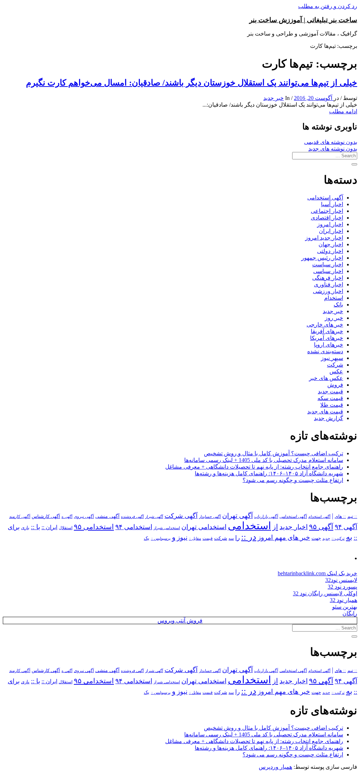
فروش (335, 385)
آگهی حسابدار (210, 516)
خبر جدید (273, 98)
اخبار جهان (331, 244)
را (237, 537)
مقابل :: (195, 538)
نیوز (182, 537)
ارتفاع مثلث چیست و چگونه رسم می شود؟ (293, 480)
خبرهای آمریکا (326, 338)
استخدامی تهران (203, 527)
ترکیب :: (338, 538)
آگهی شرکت (181, 515)
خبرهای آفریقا (327, 331)
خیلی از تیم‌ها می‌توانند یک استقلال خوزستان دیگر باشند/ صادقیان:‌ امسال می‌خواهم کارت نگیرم (191, 82)
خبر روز (334, 318)
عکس (336, 371)
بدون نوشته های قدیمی (330, 142)
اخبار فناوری (328, 284)
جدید (326, 538)
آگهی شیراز (154, 516)
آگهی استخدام (319, 516)
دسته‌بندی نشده (325, 351)
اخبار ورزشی (328, 291)
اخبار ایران (331, 231)
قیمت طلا (331, 405)
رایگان (349, 613)
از (275, 527)
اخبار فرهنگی (327, 278)
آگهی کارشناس (46, 516)
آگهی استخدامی (325, 198)
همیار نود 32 (343, 600)
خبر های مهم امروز (284, 537)
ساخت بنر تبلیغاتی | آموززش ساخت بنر (303, 20)
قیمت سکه (330, 398)
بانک (338, 305)
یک (146, 538)
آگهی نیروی (84, 516)
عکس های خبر (326, 378)
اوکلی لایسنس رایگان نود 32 (325, 593)
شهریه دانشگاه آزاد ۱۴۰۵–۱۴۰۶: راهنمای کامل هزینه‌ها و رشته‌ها (269, 473)
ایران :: (49, 527)
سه (231, 538)
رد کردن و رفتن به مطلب (327, 6)
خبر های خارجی (325, 325)
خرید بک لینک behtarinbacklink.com (317, 573)
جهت (316, 538)
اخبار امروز (330, 224)
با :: (35, 527)
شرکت (335, 365)
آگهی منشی (107, 516)
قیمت (207, 538)
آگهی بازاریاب (266, 516)
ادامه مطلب (343, 111)
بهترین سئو (344, 607)
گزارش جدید (328, 418)
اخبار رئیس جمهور (322, 258)
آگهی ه (67, 516)
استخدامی (249, 525)
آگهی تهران (237, 515)
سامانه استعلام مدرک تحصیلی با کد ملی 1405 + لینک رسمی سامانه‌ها (263, 460)
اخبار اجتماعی (327, 211)
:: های (340, 516)
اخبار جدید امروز (324, 238)
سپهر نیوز (332, 358)
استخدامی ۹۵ (94, 527)
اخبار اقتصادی (327, 218)
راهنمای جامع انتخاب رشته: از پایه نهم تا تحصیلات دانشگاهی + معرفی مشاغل (254, 467)
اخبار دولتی (330, 251)
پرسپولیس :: (161, 538)
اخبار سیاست (327, 264)
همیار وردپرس (275, 767)
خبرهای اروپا (328, 345)
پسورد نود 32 (342, 587)
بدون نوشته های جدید (332, 149)
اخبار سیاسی (328, 271)
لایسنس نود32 (341, 580)
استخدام (333, 298)
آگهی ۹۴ (346, 527)
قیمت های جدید (325, 411)
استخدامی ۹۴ (133, 527)
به (349, 537)
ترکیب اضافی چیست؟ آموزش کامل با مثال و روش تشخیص (273, 453)
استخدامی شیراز (167, 528)
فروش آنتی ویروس (180, 620)
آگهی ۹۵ (321, 527)
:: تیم (352, 516)
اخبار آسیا (332, 204)
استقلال (65, 527)
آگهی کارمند (19, 516)
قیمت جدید (330, 391)
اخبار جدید (293, 527)
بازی (25, 527)
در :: (248, 536)
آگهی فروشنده (132, 516)
